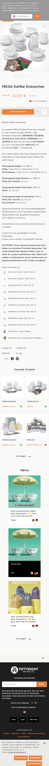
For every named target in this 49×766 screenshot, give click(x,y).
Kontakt (6, 733)
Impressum (15, 733)
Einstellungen (35, 758)
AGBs (23, 733)
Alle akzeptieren (34, 763)
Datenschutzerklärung (36, 733)
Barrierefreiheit (24, 737)
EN (36, 703)
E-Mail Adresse (10, 684)
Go (37, 16)
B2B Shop (33, 719)
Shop (14, 719)
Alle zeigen (21, 456)
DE (32, 703)
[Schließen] (44, 743)
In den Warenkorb (18, 112)
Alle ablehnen (21, 758)
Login (23, 719)
